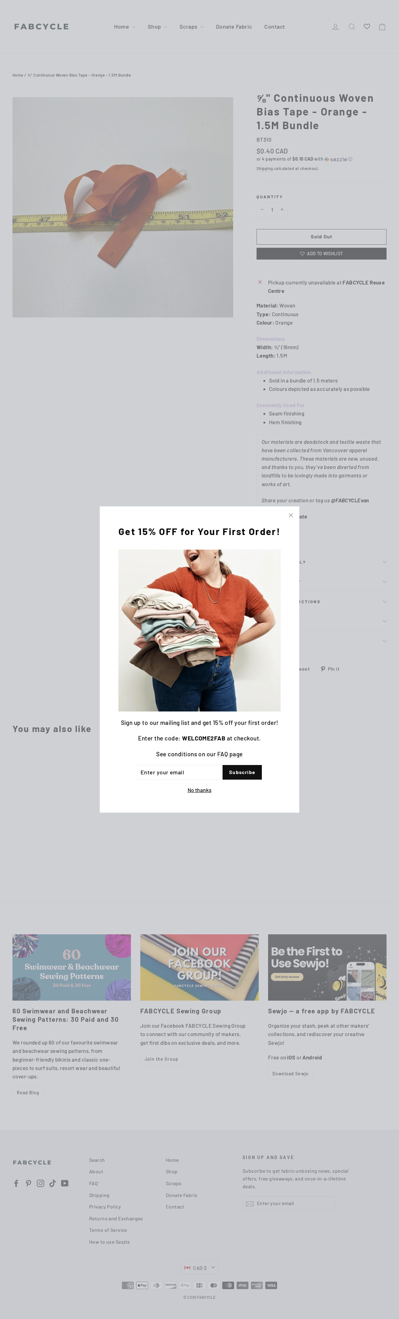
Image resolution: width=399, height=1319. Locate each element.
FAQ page (230, 753)
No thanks (200, 789)
